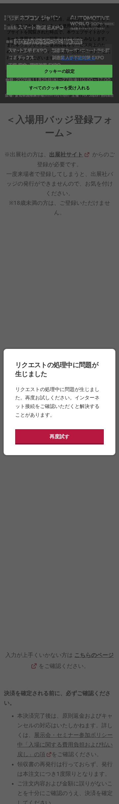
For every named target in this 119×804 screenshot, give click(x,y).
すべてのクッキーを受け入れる (59, 87)
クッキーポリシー (78, 57)
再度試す (59, 437)
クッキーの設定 (59, 71)
